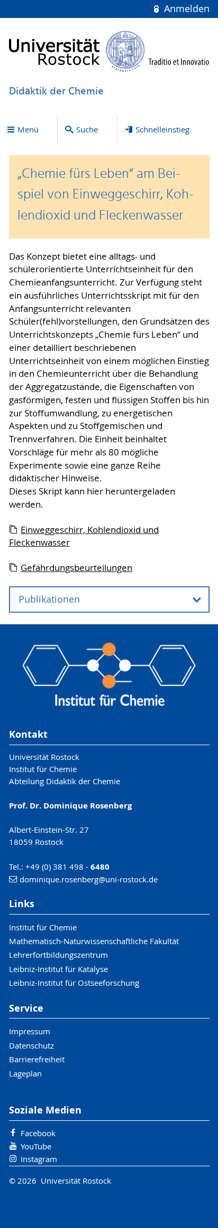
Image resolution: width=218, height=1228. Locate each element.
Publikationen (49, 599)
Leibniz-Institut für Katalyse (58, 969)
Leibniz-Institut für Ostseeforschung (74, 982)
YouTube (36, 1146)
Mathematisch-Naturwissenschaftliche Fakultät (94, 941)
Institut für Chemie (43, 927)
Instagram (39, 1159)
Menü (28, 129)
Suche (87, 129)
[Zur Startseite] (109, 51)
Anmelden (185, 9)
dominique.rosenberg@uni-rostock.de (89, 879)
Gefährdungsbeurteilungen (76, 568)
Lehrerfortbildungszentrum (58, 954)
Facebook (38, 1133)
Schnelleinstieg (162, 129)
